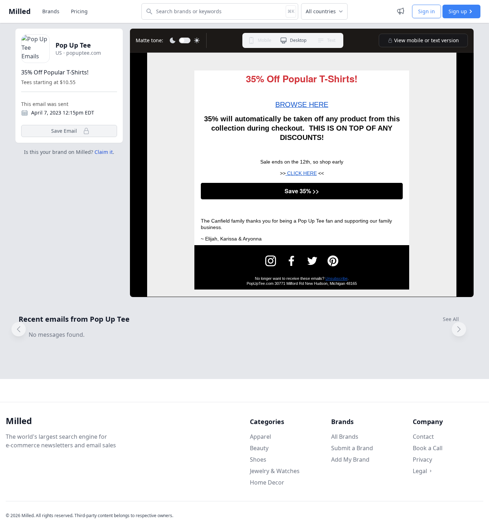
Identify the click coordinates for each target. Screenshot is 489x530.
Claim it (104, 152)
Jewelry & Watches (275, 471)
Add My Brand (350, 459)
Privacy (422, 459)
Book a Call (427, 448)
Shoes (258, 459)
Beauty (259, 448)
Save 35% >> (302, 191)
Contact (423, 437)
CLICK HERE (301, 173)
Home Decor (267, 482)
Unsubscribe (336, 278)
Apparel (260, 437)
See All (451, 319)
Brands (50, 11)
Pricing (79, 11)
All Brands (344, 437)
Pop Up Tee (73, 45)
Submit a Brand (352, 448)
